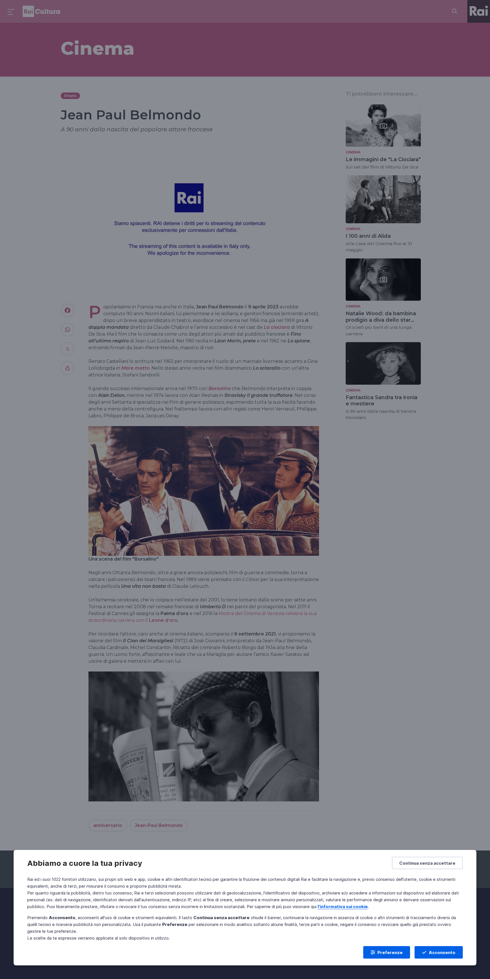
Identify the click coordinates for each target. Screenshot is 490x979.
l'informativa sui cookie (343, 906)
